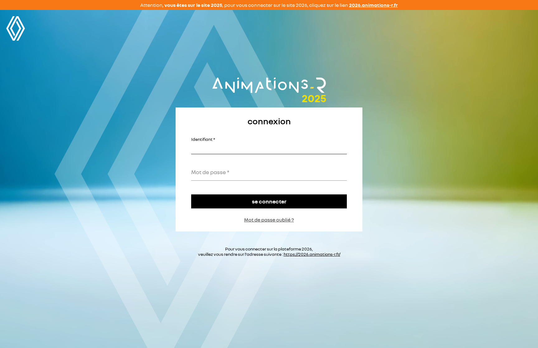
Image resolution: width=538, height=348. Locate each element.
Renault (15, 28)
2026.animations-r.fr (373, 5)
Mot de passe (208, 172)
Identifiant (202, 139)
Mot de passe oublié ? (269, 220)
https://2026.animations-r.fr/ (312, 254)
